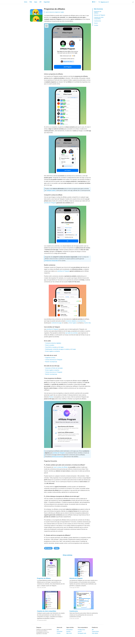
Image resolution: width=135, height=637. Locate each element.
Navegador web (82, 633)
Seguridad (47, 2)
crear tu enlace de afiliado (60, 467)
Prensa (58, 633)
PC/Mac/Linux (81, 629)
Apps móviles (70, 627)
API (40, 2)
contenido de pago (56, 323)
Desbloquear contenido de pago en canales (57, 349)
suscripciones (81, 321)
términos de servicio (57, 456)
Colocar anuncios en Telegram (53, 359)
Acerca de (59, 627)
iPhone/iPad (69, 629)
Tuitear (56, 548)
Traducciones (95, 631)
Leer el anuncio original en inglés (55, 12)
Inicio (25, 2)
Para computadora (83, 627)
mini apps (61, 347)
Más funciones (98, 9)
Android (68, 631)
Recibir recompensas (51, 361)
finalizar (51, 397)
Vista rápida (95, 633)
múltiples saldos (51, 190)
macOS (80, 631)
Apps (35, 2)
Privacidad (59, 631)
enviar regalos (72, 323)
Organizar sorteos (50, 357)
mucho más (87, 323)
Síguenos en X (104, 2)
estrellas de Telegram (50, 202)
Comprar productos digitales (53, 343)
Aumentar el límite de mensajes (54, 368)
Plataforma (95, 627)
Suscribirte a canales (51, 347)
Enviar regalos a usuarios (52, 370)
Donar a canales (49, 345)
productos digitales (71, 321)
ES (94, 2)
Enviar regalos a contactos (52, 351)
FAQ (31, 2)
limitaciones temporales (51, 260)
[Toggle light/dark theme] (133, 2)
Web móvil (69, 633)
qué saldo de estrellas (71, 333)
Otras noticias (67, 555)
